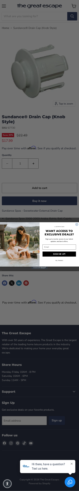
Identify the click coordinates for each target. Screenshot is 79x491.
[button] (7, 483)
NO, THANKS (59, 260)
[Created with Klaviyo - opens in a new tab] (39, 267)
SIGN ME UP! (59, 254)
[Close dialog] (77, 224)
